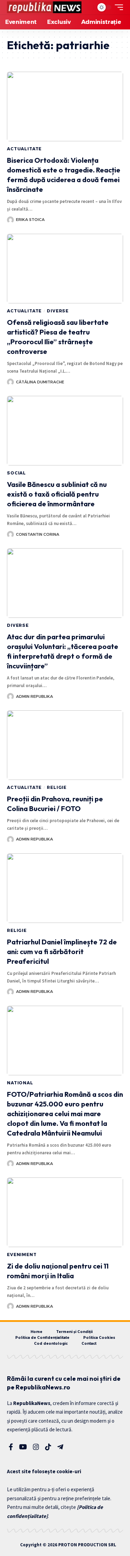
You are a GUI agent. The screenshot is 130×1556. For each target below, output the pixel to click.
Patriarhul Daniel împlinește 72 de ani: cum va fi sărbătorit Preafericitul (62, 951)
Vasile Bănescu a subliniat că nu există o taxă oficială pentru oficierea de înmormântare (57, 494)
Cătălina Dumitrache (40, 382)
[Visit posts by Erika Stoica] (10, 219)
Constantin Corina (37, 534)
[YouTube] (23, 1447)
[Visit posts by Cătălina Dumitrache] (10, 382)
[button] (86, 7)
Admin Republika (34, 696)
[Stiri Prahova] (44, 7)
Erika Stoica (30, 219)
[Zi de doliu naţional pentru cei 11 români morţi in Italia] (65, 1212)
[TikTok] (48, 1447)
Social (16, 472)
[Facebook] (11, 1447)
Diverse (58, 310)
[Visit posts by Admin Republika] (10, 696)
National (20, 1082)
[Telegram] (60, 1447)
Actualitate (24, 148)
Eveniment (22, 1254)
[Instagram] (36, 1447)
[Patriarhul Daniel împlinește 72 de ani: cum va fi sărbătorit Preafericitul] (65, 888)
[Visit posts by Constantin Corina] (10, 534)
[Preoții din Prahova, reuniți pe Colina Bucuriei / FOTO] (65, 745)
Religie (57, 787)
